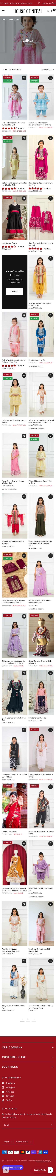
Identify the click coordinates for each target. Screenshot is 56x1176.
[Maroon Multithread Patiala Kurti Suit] (14, 515)
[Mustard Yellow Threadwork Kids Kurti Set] (41, 277)
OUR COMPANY (12, 1047)
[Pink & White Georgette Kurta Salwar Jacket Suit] (14, 334)
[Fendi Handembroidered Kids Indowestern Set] (41, 574)
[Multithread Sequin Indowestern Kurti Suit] (14, 923)
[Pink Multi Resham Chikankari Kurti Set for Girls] (14, 97)
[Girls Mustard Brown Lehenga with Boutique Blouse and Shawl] (14, 862)
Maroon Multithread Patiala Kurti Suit (13, 543)
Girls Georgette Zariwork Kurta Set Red (41, 244)
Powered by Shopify (43, 1161)
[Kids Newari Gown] (14, 217)
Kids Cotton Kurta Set (37, 360)
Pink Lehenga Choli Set (37, 718)
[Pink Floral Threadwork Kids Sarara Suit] (41, 923)
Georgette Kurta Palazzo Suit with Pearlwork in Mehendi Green (40, 544)
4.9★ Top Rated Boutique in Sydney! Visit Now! (26, 3)
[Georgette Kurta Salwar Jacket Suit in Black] (14, 749)
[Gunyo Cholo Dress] (14, 805)
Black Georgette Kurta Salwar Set (14, 719)
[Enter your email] (51, 1125)
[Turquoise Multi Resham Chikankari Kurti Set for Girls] (41, 97)
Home (4, 20)
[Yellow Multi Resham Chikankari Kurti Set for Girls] (14, 157)
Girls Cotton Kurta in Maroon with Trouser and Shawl (13, 602)
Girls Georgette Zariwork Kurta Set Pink (41, 184)
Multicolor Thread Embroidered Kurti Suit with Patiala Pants (41, 421)
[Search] (48, 11)
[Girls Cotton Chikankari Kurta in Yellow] (14, 394)
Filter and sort (13, 69)
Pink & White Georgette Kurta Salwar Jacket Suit (13, 361)
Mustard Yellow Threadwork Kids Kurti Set (40, 304)
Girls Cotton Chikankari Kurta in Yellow (14, 421)
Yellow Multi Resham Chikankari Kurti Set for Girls (14, 184)
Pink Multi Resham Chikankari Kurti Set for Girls (13, 124)
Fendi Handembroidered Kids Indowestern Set (40, 601)
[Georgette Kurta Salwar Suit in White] (41, 749)
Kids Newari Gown (9, 243)
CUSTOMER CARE (14, 1057)
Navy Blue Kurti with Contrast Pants (13, 1007)
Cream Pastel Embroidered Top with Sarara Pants (41, 1007)
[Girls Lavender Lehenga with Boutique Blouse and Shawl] (14, 635)
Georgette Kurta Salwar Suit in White (41, 776)
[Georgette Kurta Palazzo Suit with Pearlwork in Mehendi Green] (41, 515)
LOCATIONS (10, 1066)
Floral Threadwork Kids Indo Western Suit (13, 482)
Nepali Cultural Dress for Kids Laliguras (40, 662)
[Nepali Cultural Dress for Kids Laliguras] (41, 635)
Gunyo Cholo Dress (9, 831)
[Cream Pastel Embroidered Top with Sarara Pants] (41, 980)
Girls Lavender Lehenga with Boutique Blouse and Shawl (13, 662)
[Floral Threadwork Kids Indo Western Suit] (14, 455)
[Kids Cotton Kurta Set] (41, 334)
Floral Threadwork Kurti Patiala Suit (41, 889)
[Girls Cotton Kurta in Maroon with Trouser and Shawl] (14, 575)
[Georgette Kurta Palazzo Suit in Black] (41, 805)
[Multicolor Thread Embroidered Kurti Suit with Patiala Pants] (41, 394)
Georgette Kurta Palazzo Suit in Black (41, 832)
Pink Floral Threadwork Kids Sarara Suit (40, 950)
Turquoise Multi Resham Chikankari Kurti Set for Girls (40, 124)
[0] (52, 11)
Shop (11, 20)
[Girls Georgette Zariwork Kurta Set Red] (41, 217)
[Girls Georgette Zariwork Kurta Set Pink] (41, 157)
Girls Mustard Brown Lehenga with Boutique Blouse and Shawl (14, 889)
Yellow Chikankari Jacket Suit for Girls (40, 482)
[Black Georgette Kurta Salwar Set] (14, 692)
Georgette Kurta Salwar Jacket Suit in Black (14, 776)
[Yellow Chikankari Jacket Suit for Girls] (41, 455)
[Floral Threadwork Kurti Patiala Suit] (41, 862)
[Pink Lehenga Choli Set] (41, 692)
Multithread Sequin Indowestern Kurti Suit (11, 950)
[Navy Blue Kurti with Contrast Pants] (14, 980)
